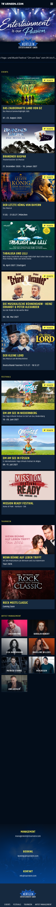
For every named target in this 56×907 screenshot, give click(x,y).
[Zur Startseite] (12, 4)
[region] (28, 25)
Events (7, 904)
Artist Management (43, 904)
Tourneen (28, 904)
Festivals (17, 904)
